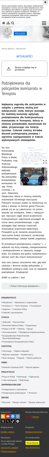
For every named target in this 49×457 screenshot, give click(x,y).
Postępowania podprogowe (14, 393)
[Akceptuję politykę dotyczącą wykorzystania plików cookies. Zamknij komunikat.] (45, 2)
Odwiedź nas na (8, 416)
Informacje (7, 351)
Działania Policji (8, 297)
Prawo (4, 362)
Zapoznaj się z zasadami (9, 447)
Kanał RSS (3, 416)
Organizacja (31, 325)
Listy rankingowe (9, 380)
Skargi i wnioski (19, 402)
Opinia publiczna (34, 358)
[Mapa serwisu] (8, 23)
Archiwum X (7, 306)
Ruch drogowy (21, 306)
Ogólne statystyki (21, 351)
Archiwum (33, 393)
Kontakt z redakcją (7, 431)
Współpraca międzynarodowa (32, 332)
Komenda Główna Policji (12, 325)
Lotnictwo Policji (20, 309)
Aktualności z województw (26, 302)
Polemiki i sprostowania (12, 312)
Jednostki (6, 322)
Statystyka (6, 346)
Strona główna (8, 49)
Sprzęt (30, 329)
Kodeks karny (27, 354)
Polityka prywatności (8, 451)
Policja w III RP (8, 329)
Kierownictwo (19, 322)
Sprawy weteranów (37, 402)
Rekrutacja (24, 380)
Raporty (21, 358)
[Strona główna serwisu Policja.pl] (3, 23)
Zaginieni (6, 309)
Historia (21, 329)
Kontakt (5, 397)
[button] (44, 23)
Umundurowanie (9, 332)
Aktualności (21, 49)
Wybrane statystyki (10, 354)
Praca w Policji (8, 372)
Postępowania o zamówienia (14, 389)
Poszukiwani (35, 306)
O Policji (5, 317)
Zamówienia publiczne (11, 384)
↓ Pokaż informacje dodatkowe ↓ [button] (24, 286)
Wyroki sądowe (32, 367)
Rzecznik (6, 402)
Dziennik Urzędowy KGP (12, 367)
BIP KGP (36, 417)
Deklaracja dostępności (33, 431)
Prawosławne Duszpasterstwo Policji (18, 342)
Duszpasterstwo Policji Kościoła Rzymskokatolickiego (15, 337)
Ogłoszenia (34, 377)
